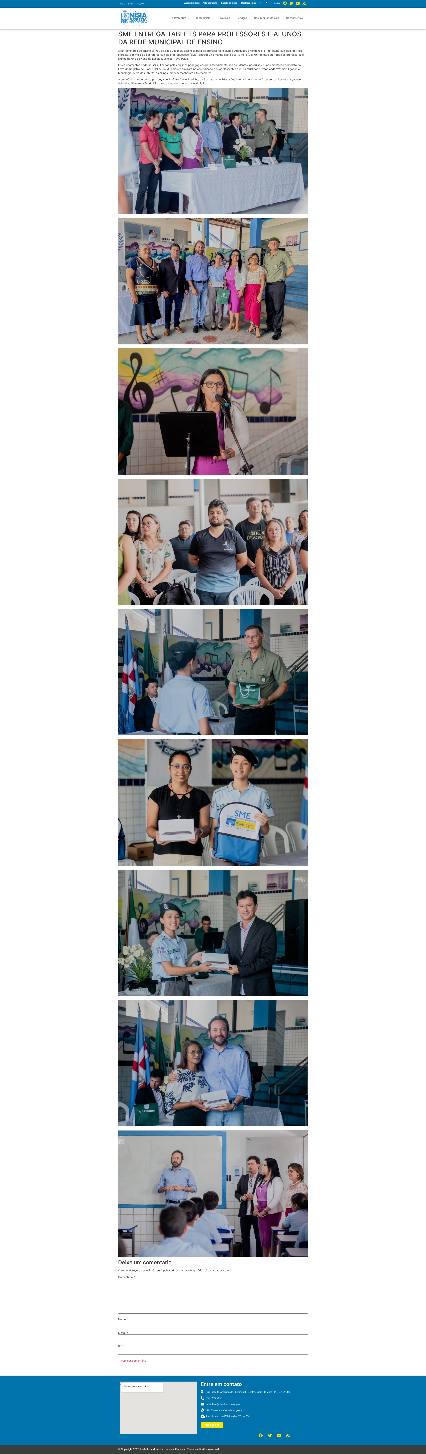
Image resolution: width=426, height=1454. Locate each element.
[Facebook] (285, 3)
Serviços (242, 18)
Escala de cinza (229, 3)
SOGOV (140, 4)
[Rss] (304, 3)
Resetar (276, 3)
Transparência (294, 18)
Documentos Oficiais (266, 18)
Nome (123, 1319)
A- (261, 3)
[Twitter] (291, 3)
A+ (267, 3)
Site (120, 1346)
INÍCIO (122, 4)
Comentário (126, 1277)
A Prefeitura (179, 18)
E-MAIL (131, 4)
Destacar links (248, 3)
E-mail (123, 1332)
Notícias (225, 18)
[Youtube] (297, 3)
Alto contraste (210, 3)
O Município (203, 18)
